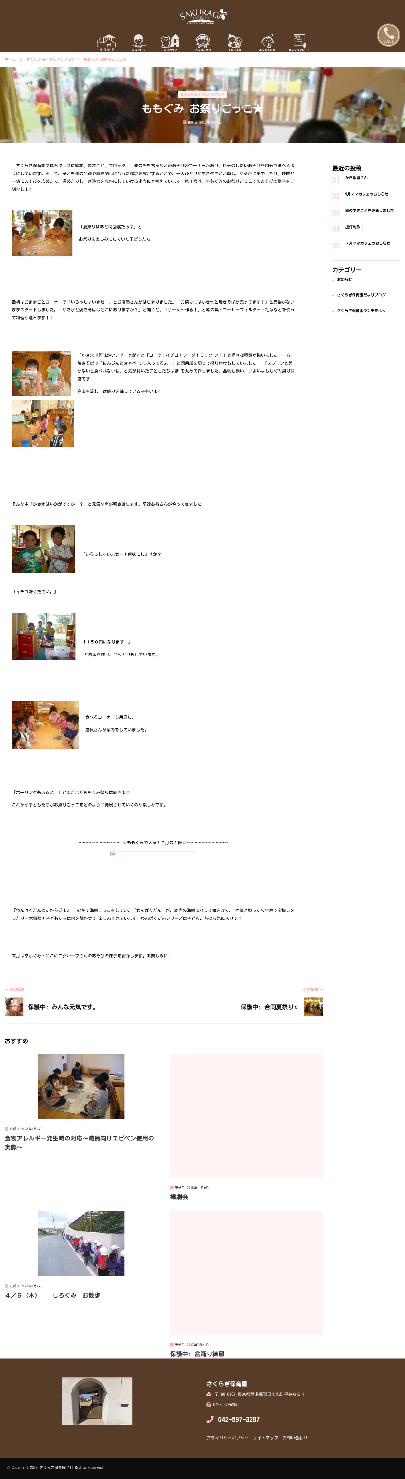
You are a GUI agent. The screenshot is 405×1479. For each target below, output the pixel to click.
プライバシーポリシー (227, 1438)
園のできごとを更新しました (369, 210)
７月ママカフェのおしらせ (367, 243)
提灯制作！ (354, 227)
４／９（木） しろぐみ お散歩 (52, 1295)
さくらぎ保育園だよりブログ (202, 94)
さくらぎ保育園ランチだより (361, 310)
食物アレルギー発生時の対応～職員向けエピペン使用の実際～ (79, 1142)
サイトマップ (265, 1438)
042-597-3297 (239, 1419)
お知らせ (344, 279)
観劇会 (179, 1197)
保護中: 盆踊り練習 (197, 1354)
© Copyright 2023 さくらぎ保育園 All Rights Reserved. (56, 1467)
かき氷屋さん (356, 178)
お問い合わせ (295, 1438)
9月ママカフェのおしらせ (366, 194)
